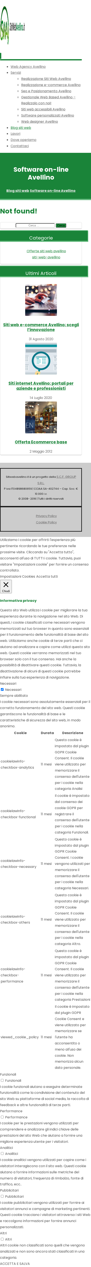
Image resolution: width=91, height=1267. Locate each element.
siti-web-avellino (46, 257)
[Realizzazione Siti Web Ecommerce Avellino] (12, 45)
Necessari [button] (8, 683)
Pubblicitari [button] (9, 1190)
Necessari (13, 689)
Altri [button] (3, 1233)
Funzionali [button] (8, 1074)
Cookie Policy (46, 522)
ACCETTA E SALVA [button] (15, 1263)
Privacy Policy (46, 516)
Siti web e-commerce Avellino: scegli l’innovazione (41, 327)
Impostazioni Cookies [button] (17, 576)
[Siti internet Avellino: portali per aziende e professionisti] (41, 359)
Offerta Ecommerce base (41, 442)
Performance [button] (11, 1111)
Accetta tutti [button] (47, 576)
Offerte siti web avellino (46, 251)
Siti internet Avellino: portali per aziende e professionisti (40, 386)
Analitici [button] (6, 1147)
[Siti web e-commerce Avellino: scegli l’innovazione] (41, 300)
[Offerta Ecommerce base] (41, 417)
